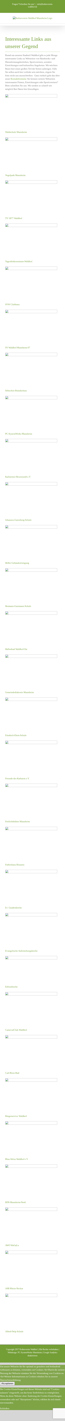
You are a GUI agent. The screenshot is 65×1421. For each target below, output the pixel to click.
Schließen (4, 1408)
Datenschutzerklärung (10, 1380)
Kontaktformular (18, 79)
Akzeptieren (7, 1383)
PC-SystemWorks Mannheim (30, 1352)
